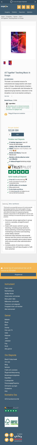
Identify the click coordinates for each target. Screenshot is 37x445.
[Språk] (19, 7)
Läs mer (6, 96)
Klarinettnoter (9, 291)
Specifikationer (15, 203)
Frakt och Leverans (11, 370)
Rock (6, 346)
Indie (6, 333)
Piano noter (8, 288)
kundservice (13, 399)
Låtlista (10, 203)
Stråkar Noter (9, 293)
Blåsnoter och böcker (12, 301)
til (7, 399)
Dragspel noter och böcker (13, 306)
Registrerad (18, 274)
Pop (6, 343)
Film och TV (9, 330)
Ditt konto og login (11, 386)
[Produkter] (23, 7)
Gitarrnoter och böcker (12, 296)
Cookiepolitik (9, 380)
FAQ (6, 391)
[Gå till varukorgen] (32, 7)
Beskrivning (5, 204)
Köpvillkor (8, 378)
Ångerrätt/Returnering (12, 372)
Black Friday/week (11, 359)
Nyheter (7, 367)
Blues (6, 322)
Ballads (7, 319)
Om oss (7, 362)
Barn (6, 325)
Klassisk (7, 335)
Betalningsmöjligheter (12, 375)
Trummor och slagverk (12, 304)
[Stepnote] (4, 6)
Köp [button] (17, 134)
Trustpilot (11, 165)
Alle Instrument (10, 309)
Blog (6, 364)
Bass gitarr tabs (10, 299)
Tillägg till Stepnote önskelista (16, 113)
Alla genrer (8, 349)
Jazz (6, 338)
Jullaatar (8, 341)
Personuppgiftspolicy (12, 383)
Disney (7, 327)
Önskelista (8, 388)
